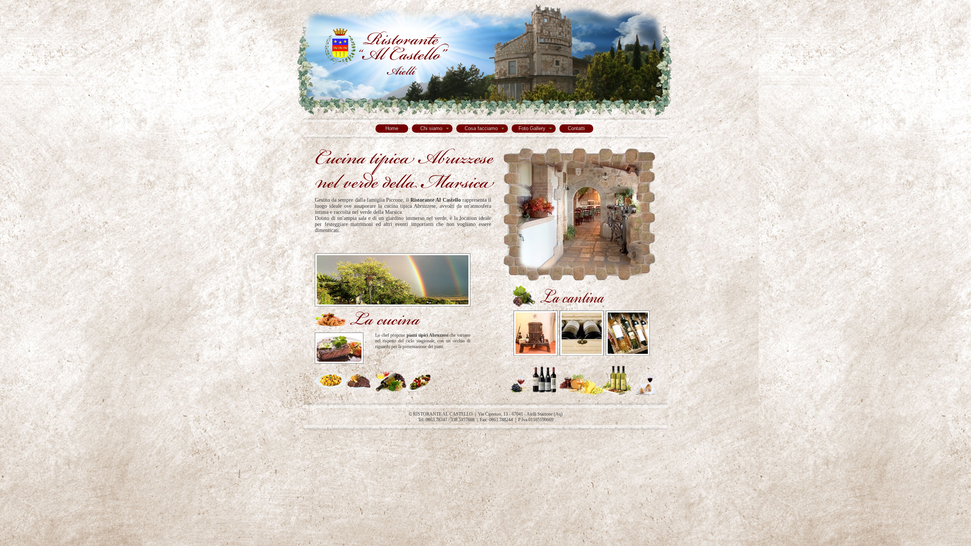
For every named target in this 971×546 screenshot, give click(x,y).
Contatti (576, 128)
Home (391, 128)
